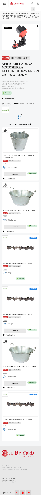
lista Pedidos (9, 99)
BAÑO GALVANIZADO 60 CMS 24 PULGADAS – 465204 (19, 367)
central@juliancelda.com (15, 482)
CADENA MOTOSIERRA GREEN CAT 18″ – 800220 (17, 263)
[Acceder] (38, 3)
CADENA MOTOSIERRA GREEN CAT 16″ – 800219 (17, 419)
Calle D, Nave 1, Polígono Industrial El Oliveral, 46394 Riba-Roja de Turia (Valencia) (14, 467)
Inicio (4, 13)
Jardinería (10, 13)
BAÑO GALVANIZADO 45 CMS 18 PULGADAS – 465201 (19, 210)
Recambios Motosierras (10, 15)
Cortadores (34, 13)
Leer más (15, 174)
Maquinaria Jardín (22, 13)
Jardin (9, 105)
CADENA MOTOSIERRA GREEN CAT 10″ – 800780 (17, 314)
